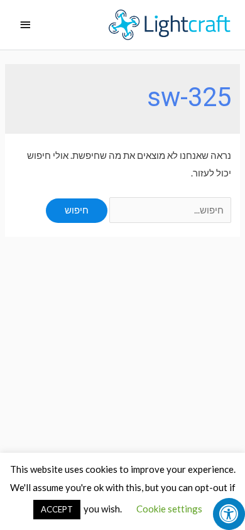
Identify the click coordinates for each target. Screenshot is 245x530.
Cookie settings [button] (169, 508)
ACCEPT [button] (57, 509)
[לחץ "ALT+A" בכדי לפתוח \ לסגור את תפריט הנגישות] (229, 514)
